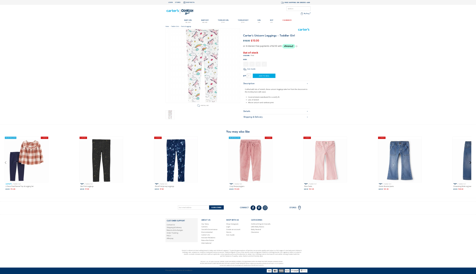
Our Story (205, 224)
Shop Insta (190, 2)
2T (246, 64)
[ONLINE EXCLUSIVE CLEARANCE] (26, 161)
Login (170, 2)
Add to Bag (264, 76)
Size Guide (251, 69)
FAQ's (169, 235)
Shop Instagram (232, 224)
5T (264, 64)
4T (258, 64)
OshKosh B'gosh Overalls (260, 224)
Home (167, 26)
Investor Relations (208, 237)
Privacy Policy (170, 270)
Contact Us (171, 225)
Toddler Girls (175, 26)
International (206, 243)
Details (246, 111)
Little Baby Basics (257, 227)
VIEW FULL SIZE (204, 105)
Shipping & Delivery (253, 117)
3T (252, 64)
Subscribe (216, 207)
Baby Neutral (256, 229)
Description (249, 84)
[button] (6, 162)
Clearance (255, 232)
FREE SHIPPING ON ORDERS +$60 (297, 2)
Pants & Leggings (186, 26)
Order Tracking (172, 233)
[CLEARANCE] (101, 161)
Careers (204, 227)
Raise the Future (207, 240)
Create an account (233, 229)
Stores (178, 2)
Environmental (207, 232)
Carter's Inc (205, 235)
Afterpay (170, 238)
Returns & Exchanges (175, 230)
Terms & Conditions (185, 270)
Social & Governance (209, 229)
